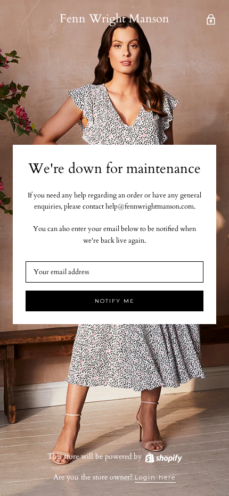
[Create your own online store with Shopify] (163, 456)
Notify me (115, 300)
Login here (155, 477)
